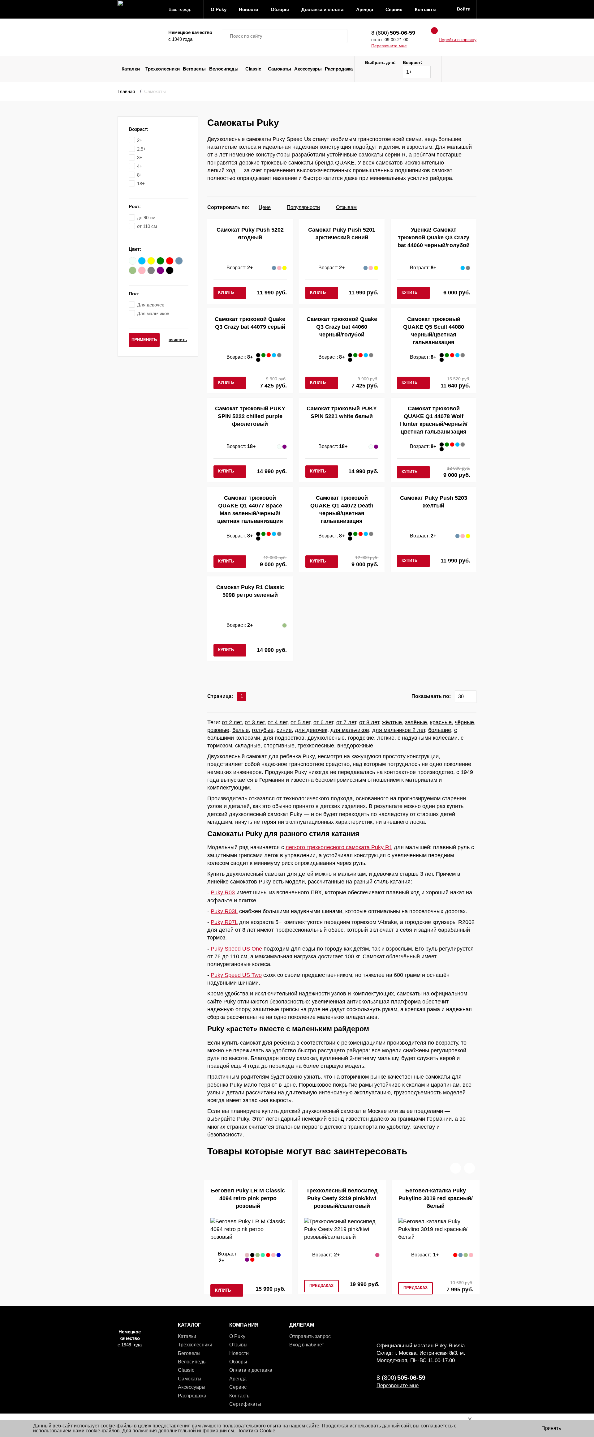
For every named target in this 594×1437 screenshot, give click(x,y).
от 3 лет (255, 722)
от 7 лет (346, 722)
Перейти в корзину (457, 39)
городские (361, 738)
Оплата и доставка (250, 1370)
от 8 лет (369, 722)
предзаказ (321, 1285)
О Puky (237, 1336)
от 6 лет (323, 722)
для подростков (283, 738)
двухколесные (326, 738)
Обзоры (238, 1361)
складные (247, 745)
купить (226, 292)
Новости (239, 1353)
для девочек (311, 730)
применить (144, 339)
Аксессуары (308, 68)
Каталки (131, 68)
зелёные (416, 722)
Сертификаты (245, 1404)
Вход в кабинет (306, 1344)
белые (240, 730)
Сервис (238, 1387)
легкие (385, 738)
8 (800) (393, 33)
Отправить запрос (310, 1336)
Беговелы (194, 68)
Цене (265, 207)
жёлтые (392, 722)
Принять (551, 1428)
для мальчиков (349, 730)
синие (284, 730)
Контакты (240, 1395)
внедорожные (355, 745)
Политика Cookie (255, 1430)
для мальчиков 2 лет (398, 730)
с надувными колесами (428, 738)
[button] (455, 1168)
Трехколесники (162, 68)
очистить (178, 339)
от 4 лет (277, 722)
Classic (253, 68)
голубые (262, 730)
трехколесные (316, 745)
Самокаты (279, 68)
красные (441, 722)
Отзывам (346, 207)
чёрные (464, 722)
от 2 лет (232, 722)
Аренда (238, 1378)
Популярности (303, 207)
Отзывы (238, 1344)
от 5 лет (300, 722)
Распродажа (339, 68)
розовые (218, 730)
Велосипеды (224, 68)
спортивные (279, 745)
